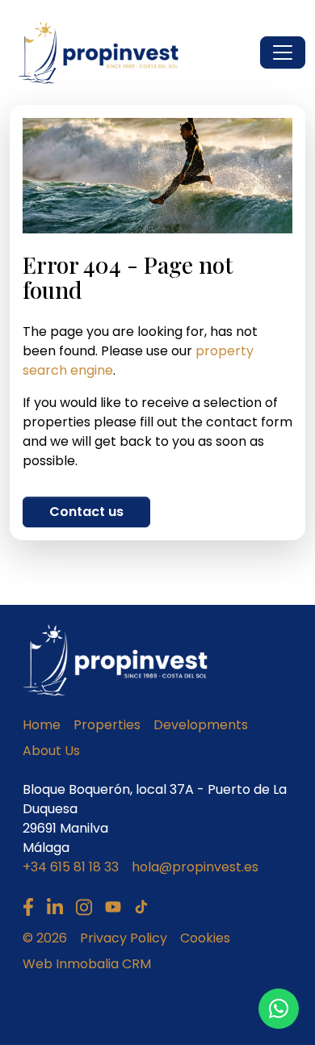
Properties (107, 725)
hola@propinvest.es (195, 867)
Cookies (205, 938)
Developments (200, 725)
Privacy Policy (123, 938)
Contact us (86, 511)
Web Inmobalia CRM (87, 964)
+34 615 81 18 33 (71, 867)
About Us (51, 750)
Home (42, 725)
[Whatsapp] (278, 1008)
